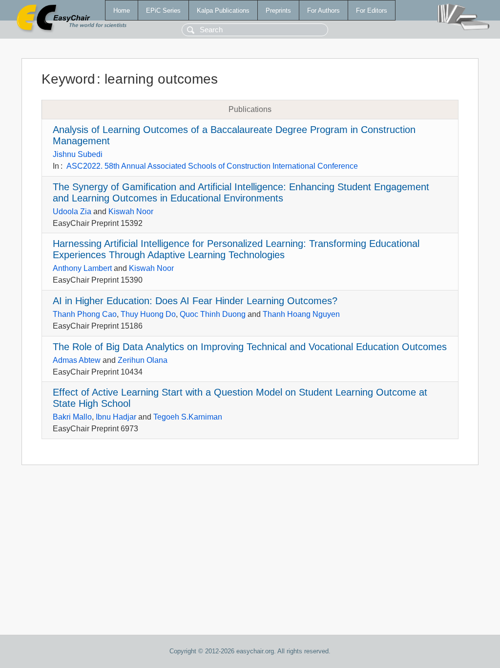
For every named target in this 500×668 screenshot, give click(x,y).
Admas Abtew (77, 360)
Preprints (278, 10)
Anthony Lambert (82, 268)
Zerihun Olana (142, 360)
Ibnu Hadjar (116, 417)
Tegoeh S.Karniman (187, 417)
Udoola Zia (72, 211)
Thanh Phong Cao (85, 314)
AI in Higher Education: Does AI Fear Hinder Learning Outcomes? (195, 300)
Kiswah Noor (130, 211)
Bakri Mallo (72, 417)
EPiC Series (163, 10)
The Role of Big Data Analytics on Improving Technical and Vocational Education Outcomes (250, 346)
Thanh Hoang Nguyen (301, 314)
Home (121, 10)
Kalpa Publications (223, 10)
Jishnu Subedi (78, 154)
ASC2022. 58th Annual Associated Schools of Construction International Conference (212, 166)
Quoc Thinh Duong (213, 314)
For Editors (371, 10)
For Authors (323, 10)
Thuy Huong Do (148, 314)
